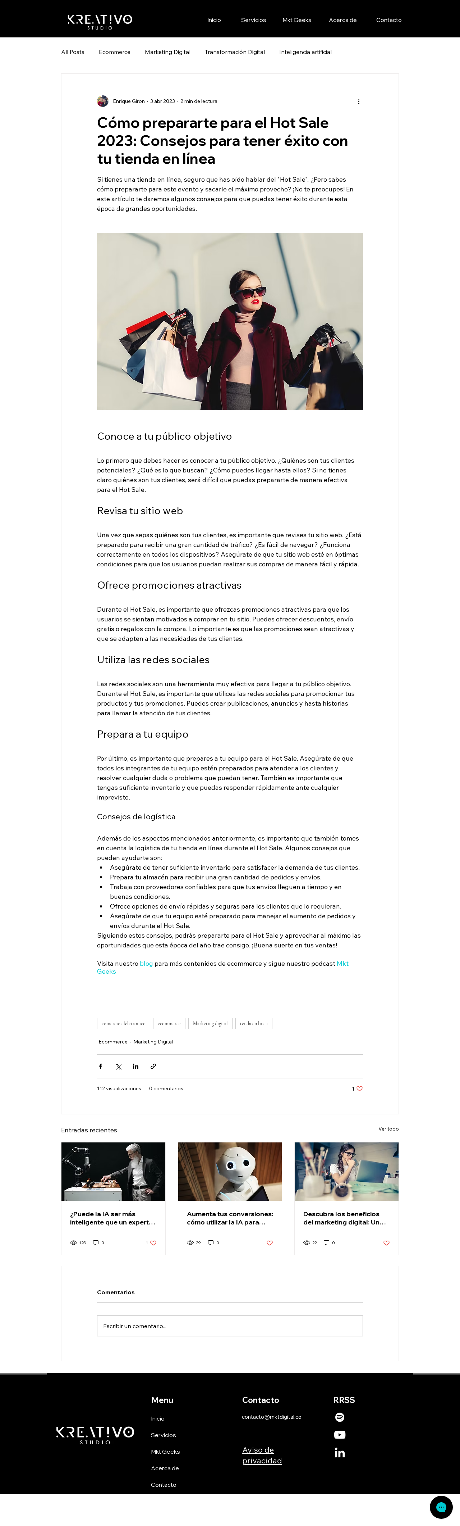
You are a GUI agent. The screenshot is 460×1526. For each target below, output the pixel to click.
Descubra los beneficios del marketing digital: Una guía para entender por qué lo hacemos (343, 1218)
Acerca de (165, 1468)
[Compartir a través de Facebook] (100, 1066)
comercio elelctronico (124, 1023)
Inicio (158, 1418)
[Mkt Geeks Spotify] (340, 1417)
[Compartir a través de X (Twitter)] (118, 1066)
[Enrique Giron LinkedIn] (340, 1452)
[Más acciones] (358, 101)
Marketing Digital (167, 51)
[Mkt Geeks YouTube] (340, 1435)
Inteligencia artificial (305, 51)
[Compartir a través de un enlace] (153, 1066)
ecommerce (169, 1023)
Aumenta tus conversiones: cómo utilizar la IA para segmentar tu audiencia (230, 1218)
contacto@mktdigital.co (272, 1416)
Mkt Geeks (165, 1451)
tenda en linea (254, 1023)
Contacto (163, 1484)
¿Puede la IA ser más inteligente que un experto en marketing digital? (111, 1218)
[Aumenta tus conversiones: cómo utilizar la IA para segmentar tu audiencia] (230, 1171)
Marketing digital (210, 1023)
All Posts (72, 51)
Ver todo (388, 1129)
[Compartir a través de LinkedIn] (135, 1066)
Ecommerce (114, 51)
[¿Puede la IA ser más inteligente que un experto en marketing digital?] (113, 1171)
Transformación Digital (235, 51)
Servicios (163, 1435)
